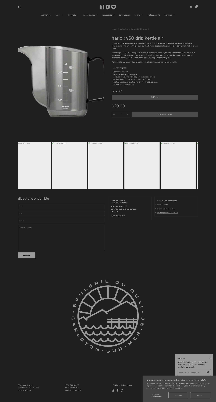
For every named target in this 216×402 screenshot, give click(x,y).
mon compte (162, 204)
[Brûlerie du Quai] (108, 7)
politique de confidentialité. (171, 388)
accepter (178, 395)
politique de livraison (165, 208)
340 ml (155, 97)
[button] (19, 7)
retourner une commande (167, 212)
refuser (200, 395)
